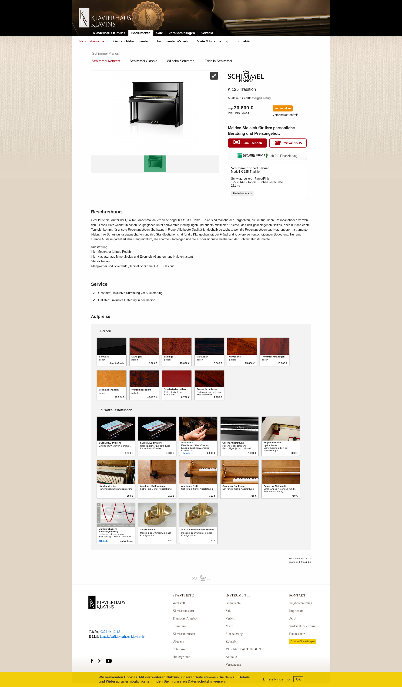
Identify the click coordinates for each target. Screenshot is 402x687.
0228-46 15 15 (292, 143)
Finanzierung (234, 633)
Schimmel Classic (143, 61)
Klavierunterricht (184, 633)
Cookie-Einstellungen (303, 641)
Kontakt (207, 33)
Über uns (178, 641)
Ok (298, 679)
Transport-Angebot (185, 618)
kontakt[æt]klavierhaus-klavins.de (122, 636)
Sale (159, 33)
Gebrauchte (233, 603)
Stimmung (179, 626)
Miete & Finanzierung (212, 41)
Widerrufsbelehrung (302, 626)
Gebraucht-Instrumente (130, 41)
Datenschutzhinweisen (206, 681)
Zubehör (244, 41)
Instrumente (140, 33)
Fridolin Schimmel (218, 61)
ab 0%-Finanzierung (284, 156)
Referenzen (180, 649)
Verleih (230, 618)
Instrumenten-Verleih (172, 41)
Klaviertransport (183, 610)
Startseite (183, 595)
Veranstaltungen (181, 33)
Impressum (296, 610)
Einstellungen (274, 679)
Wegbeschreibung (300, 603)
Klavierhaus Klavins (109, 33)
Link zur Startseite (105, 18)
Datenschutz (297, 633)
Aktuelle (231, 656)
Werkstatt (179, 603)
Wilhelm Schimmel (181, 61)
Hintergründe (181, 656)
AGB (292, 618)
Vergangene (233, 664)
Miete (229, 626)
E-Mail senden (251, 143)
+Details (186, 453)
